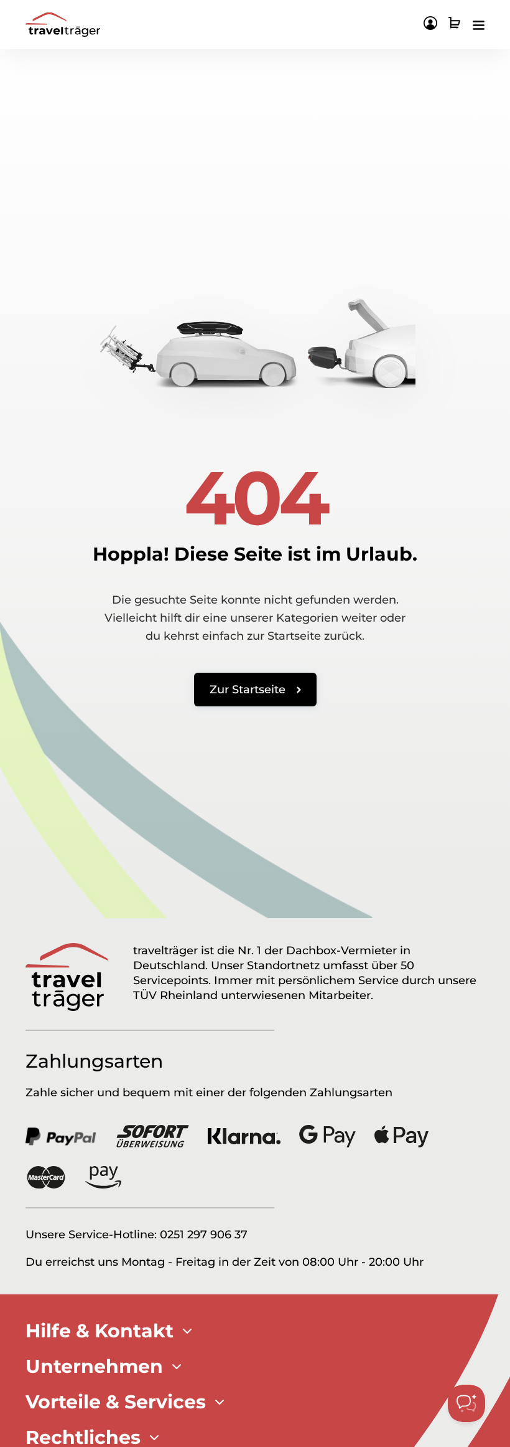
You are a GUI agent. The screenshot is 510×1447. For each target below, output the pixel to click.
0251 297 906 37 (204, 1234)
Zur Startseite (247, 689)
